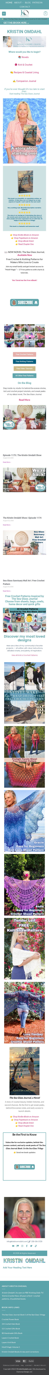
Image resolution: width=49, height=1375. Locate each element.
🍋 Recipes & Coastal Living (24, 72)
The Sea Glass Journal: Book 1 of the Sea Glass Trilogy (23, 1314)
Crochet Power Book (10, 1319)
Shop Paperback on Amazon (26, 238)
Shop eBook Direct (26, 241)
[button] (4, 14)
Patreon (37, 2)
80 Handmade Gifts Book (12, 1333)
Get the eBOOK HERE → (16, 22)
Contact (25, 6)
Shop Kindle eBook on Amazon (26, 235)
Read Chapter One (26, 244)
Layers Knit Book (9, 1342)
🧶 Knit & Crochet (23, 64)
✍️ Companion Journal (24, 81)
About (18, 2)
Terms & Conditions (11, 1365)
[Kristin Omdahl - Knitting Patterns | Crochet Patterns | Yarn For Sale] (24, 13)
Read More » (7, 462)
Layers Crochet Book (10, 1338)
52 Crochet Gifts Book (11, 1328)
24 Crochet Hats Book (11, 1324)
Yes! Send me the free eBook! (24, 280)
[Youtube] (13, 1246)
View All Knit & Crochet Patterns (25, 655)
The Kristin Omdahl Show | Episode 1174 (22, 518)
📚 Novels (23, 57)
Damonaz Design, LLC (24, 1372)
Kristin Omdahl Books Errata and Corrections (20, 1352)
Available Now (24, 255)
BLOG (28, 2)
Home (9, 2)
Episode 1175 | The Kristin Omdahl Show (22, 455)
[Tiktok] (36, 1246)
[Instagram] (22, 1246)
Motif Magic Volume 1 (11, 1347)
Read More (24, 399)
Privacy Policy (40, 1365)
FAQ (22, 1365)
